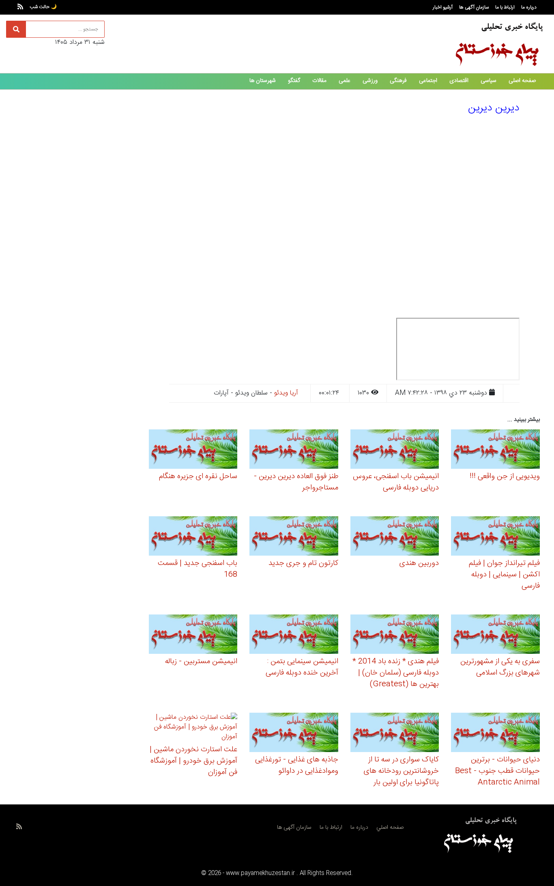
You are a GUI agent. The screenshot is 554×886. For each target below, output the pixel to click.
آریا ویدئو (286, 393)
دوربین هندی (419, 563)
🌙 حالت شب (43, 7)
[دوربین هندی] (394, 537)
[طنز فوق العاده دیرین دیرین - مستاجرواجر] (293, 450)
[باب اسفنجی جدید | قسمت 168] (193, 537)
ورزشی (370, 81)
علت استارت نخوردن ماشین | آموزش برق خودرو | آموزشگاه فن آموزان (193, 761)
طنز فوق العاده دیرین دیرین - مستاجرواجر (296, 482)
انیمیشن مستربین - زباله (201, 661)
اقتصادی (458, 81)
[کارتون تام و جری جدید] (293, 537)
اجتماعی (428, 81)
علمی (344, 81)
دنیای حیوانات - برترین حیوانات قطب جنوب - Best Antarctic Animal (497, 771)
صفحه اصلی (522, 81)
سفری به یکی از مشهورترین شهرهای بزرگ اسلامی (500, 667)
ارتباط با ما (505, 7)
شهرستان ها (262, 81)
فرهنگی (398, 81)
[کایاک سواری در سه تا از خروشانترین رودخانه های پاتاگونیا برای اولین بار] (394, 733)
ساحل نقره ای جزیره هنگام (198, 476)
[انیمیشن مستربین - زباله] (193, 635)
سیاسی (488, 81)
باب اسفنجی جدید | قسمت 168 (197, 569)
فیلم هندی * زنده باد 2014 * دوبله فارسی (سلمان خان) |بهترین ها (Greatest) (395, 672)
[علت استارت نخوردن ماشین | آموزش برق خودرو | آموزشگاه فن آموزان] (193, 728)
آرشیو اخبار (443, 7)
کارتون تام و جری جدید (303, 563)
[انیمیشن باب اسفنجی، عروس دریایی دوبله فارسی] (394, 450)
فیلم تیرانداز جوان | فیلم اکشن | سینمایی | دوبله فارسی (504, 574)
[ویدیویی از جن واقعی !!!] (495, 450)
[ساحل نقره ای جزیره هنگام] (193, 450)
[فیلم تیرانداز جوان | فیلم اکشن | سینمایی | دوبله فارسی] (495, 537)
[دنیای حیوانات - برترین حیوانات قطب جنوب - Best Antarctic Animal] (495, 733)
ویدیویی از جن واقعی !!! (505, 476)
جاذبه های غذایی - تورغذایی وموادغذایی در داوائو (296, 765)
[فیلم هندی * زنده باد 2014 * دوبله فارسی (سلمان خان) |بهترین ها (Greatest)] (394, 635)
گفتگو (294, 81)
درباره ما (529, 7)
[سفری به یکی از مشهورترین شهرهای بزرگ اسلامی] (495, 635)
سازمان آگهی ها (474, 7)
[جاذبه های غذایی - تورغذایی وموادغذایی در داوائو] (293, 733)
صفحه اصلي (390, 827)
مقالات (319, 81)
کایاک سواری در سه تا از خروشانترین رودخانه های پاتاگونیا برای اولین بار (401, 771)
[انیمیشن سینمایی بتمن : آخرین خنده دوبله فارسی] (293, 635)
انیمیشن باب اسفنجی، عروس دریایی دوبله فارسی (396, 482)
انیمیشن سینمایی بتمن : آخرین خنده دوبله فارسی (302, 667)
